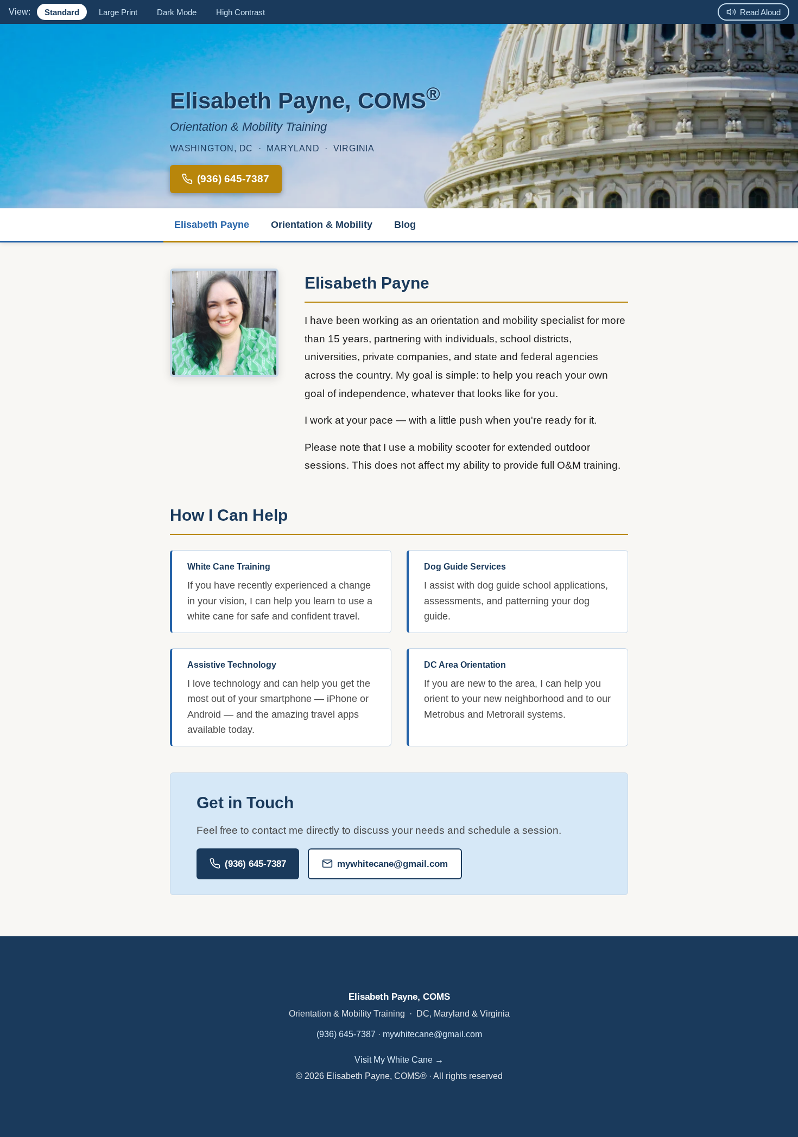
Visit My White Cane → (399, 1059)
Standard (62, 12)
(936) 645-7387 (233, 178)
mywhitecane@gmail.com (392, 864)
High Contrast (240, 12)
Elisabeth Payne (211, 224)
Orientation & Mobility (321, 224)
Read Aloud (760, 12)
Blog (405, 224)
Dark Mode (177, 12)
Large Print (118, 12)
